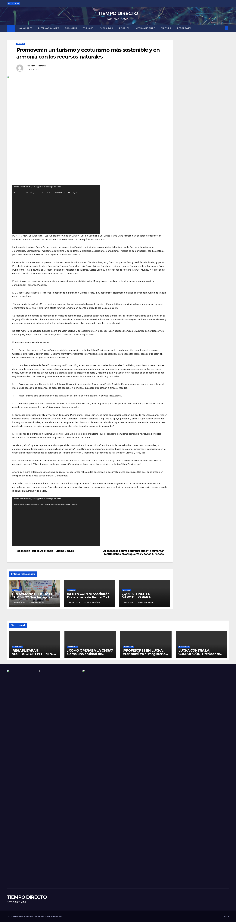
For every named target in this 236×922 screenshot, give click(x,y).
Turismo (88, 28)
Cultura (166, 28)
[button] (222, 28)
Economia (71, 28)
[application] (56, 209)
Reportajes (184, 28)
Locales (124, 28)
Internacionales (48, 28)
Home (226, 916)
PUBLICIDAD (106, 28)
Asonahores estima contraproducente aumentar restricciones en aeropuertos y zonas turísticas (133, 552)
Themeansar (56, 916)
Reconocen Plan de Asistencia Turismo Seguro (45, 550)
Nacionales (25, 28)
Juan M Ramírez (38, 66)
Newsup (44, 916)
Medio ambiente (145, 28)
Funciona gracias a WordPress (20, 916)
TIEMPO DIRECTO (118, 13)
